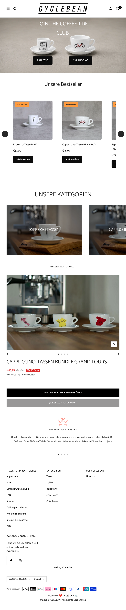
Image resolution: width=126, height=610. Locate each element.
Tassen (49, 476)
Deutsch (37, 579)
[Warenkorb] (117, 8)
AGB (9, 483)
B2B (9, 526)
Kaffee (49, 483)
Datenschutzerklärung (18, 489)
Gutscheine (52, 501)
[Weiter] (118, 354)
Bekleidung (52, 489)
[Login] (110, 8)
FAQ (9, 495)
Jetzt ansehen (23, 159)
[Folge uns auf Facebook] (11, 560)
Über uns (90, 476)
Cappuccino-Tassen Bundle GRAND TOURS (57, 362)
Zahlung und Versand (17, 507)
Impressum (12, 476)
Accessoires (52, 495)
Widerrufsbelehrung (16, 514)
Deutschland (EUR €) (18, 579)
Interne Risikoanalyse (17, 520)
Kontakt (11, 501)
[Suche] (14, 8)
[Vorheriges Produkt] (5, 134)
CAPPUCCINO (80, 60)
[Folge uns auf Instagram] (20, 560)
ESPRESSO (43, 60)
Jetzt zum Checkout (63, 403)
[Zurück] (8, 354)
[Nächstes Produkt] (121, 134)
